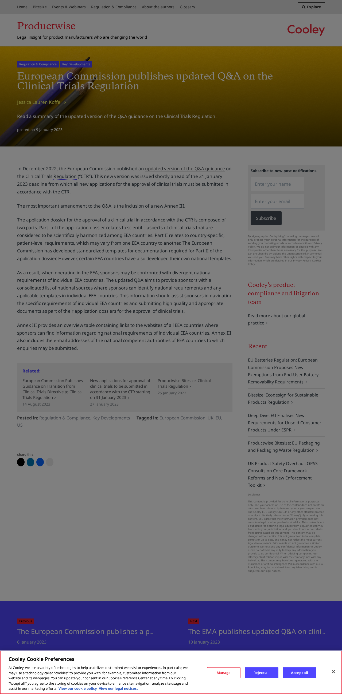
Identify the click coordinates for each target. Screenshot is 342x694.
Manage (224, 672)
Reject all (262, 672)
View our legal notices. (118, 688)
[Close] (333, 671)
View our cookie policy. (78, 688)
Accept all (299, 672)
